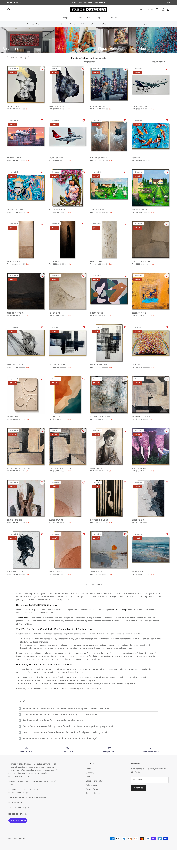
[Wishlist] (157, 9)
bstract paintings (25, 618)
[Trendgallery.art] (88, 9)
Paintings (64, 18)
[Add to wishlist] (42, 68)
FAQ (88, 777)
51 (93, 584)
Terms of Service (93, 793)
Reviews (113, 18)
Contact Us (90, 773)
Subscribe (138, 788)
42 (87, 584)
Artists (89, 18)
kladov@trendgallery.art (18, 807)
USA (168, 2)
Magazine (101, 18)
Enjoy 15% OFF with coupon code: (85, 2)
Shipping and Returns (95, 781)
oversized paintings (118, 610)
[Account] (162, 9)
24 (85, 584)
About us (89, 769)
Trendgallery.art (19, 838)
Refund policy (92, 785)
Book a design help (18, 58)
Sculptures (77, 18)
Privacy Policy (92, 789)
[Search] (8, 9)
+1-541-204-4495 (146, 9)
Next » (99, 584)
